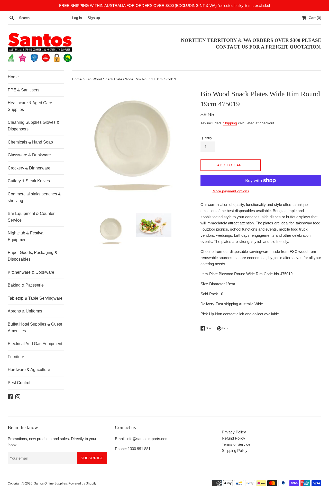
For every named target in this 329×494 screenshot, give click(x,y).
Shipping (230, 123)
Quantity (206, 138)
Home (13, 77)
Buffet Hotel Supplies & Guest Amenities (35, 327)
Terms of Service (236, 444)
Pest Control (19, 383)
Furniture (16, 357)
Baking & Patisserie (26, 285)
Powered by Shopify (82, 483)
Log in (77, 18)
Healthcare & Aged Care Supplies (30, 106)
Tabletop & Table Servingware (35, 298)
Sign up (94, 18)
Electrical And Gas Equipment (35, 343)
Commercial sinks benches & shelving (34, 197)
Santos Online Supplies (50, 483)
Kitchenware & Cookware (31, 272)
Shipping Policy (235, 450)
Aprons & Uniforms (25, 311)
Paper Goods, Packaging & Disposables (32, 255)
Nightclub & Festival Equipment (26, 236)
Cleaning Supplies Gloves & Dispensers (33, 125)
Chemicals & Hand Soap (30, 142)
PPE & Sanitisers (23, 90)
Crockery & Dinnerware (29, 168)
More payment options (231, 191)
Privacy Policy (234, 432)
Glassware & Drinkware (29, 155)
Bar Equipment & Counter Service (31, 216)
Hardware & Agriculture (29, 369)
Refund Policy (233, 438)
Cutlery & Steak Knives (29, 181)
